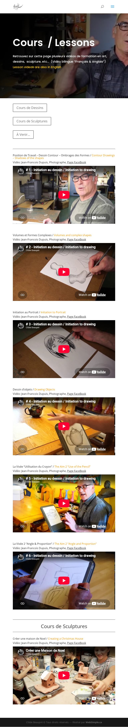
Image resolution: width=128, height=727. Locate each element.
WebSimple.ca (94, 722)
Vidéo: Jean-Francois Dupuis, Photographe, (49, 162)
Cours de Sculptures (32, 121)
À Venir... (23, 134)
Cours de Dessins (29, 107)
